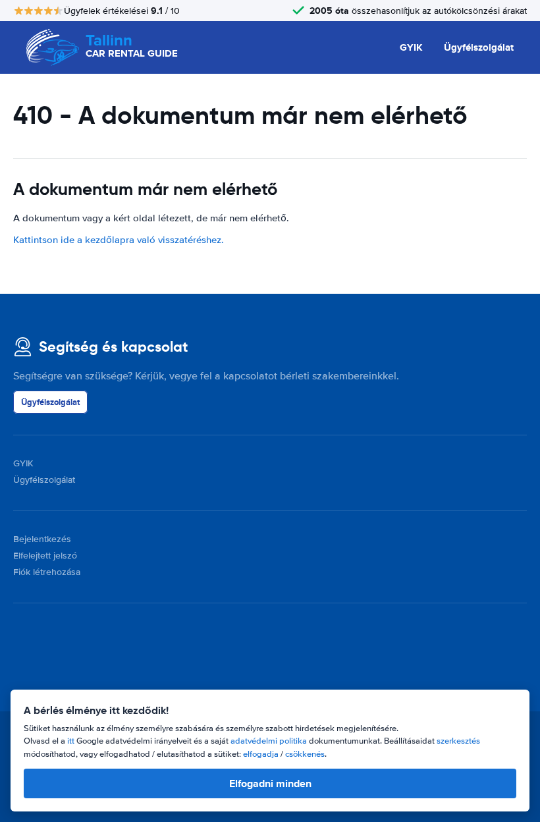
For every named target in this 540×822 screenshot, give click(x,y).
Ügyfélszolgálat (479, 47)
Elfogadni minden (270, 783)
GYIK (411, 47)
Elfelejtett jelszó (45, 555)
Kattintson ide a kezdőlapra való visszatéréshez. (118, 240)
